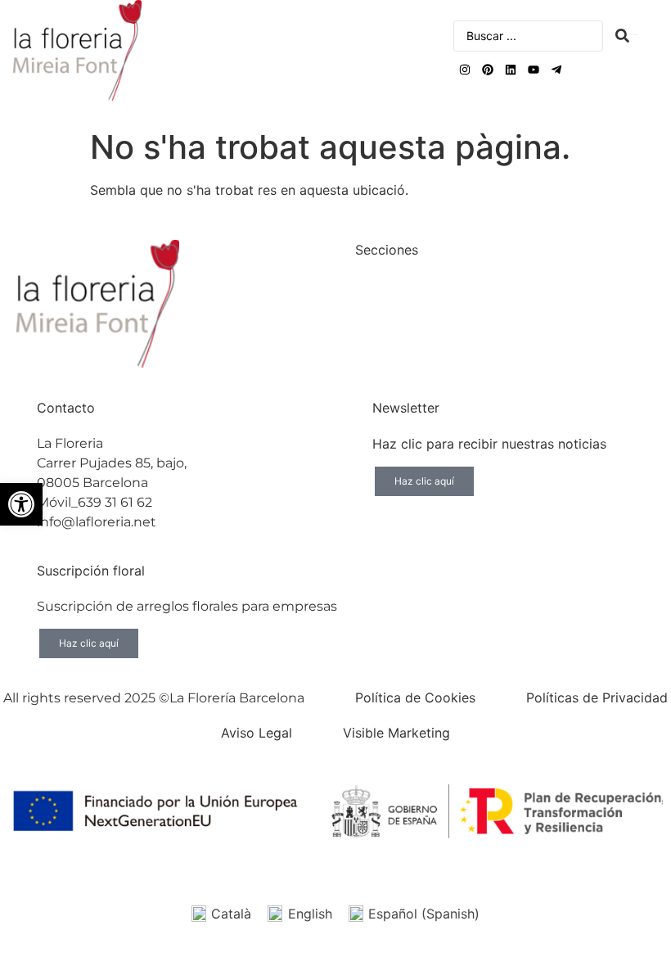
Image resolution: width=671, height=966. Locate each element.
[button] (21, 504)
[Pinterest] (487, 69)
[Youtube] (533, 69)
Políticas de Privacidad (597, 697)
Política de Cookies (415, 697)
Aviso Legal (256, 732)
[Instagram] (464, 69)
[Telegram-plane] (556, 69)
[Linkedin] (510, 69)
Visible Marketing (396, 732)
